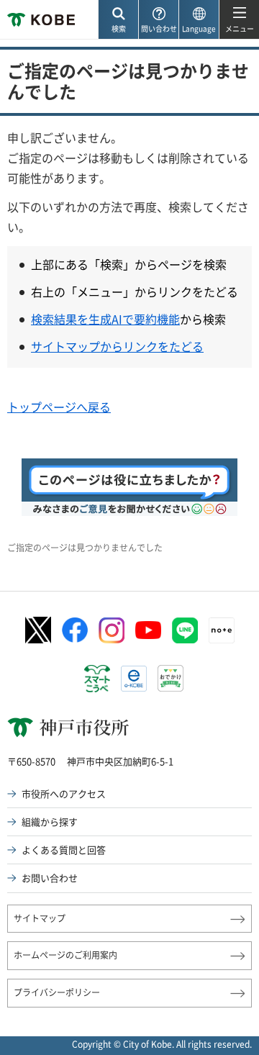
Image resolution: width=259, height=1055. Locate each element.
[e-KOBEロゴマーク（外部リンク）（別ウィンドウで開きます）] (134, 679)
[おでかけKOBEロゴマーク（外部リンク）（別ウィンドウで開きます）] (170, 678)
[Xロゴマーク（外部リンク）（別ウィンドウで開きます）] (38, 630)
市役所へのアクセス (64, 793)
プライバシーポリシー (57, 992)
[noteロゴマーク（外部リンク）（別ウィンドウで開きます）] (222, 630)
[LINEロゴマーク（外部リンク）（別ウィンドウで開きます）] (185, 630)
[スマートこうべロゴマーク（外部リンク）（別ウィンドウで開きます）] (97, 678)
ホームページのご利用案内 (65, 954)
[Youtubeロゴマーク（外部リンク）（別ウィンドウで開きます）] (148, 630)
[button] (118, 20)
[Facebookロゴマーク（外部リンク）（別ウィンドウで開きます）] (75, 630)
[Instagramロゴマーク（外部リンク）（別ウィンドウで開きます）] (111, 630)
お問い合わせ (50, 877)
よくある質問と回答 (64, 849)
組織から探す (50, 821)
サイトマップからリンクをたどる (117, 346)
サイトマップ (39, 918)
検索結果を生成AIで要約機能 (105, 318)
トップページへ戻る (59, 406)
